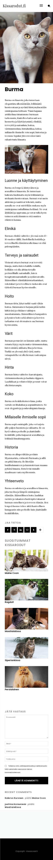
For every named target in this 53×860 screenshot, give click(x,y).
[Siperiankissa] (26, 648)
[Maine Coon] (26, 560)
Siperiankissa (12, 660)
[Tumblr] (33, 530)
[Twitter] (14, 530)
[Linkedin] (20, 530)
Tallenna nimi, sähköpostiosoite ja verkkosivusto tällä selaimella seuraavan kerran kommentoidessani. (26, 769)
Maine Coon (12, 573)
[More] (40, 530)
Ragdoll (9, 602)
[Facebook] (7, 530)
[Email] (27, 530)
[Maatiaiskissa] (26, 619)
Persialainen (12, 689)
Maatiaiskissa (13, 631)
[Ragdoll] (26, 589)
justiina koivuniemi (15, 804)
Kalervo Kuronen (14, 798)
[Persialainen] (26, 677)
